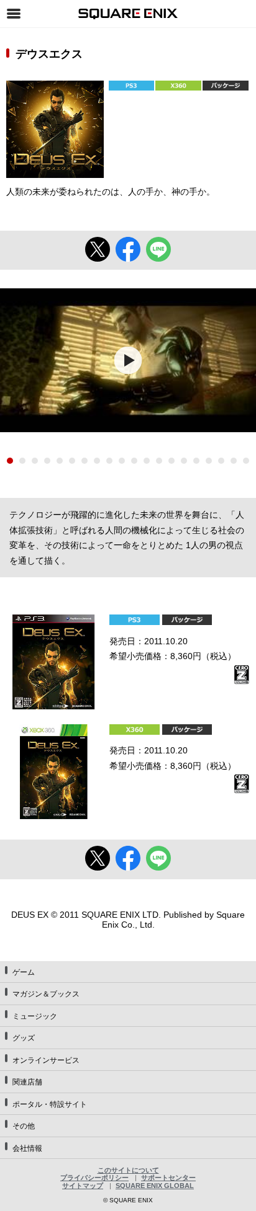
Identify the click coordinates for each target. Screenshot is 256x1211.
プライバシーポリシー (94, 1177)
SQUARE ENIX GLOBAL (155, 1185)
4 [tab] (47, 461)
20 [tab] (246, 461)
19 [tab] (234, 461)
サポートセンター (168, 1177)
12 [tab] (147, 461)
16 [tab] (196, 461)
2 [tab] (22, 461)
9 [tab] (109, 461)
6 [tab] (72, 461)
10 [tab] (122, 461)
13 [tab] (159, 461)
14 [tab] (171, 461)
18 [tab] (221, 461)
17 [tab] (209, 461)
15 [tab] (184, 461)
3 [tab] (35, 461)
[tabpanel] (128, 360)
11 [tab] (134, 461)
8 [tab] (97, 461)
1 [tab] (10, 461)
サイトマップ (82, 1185)
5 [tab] (60, 461)
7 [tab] (84, 461)
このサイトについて (128, 1170)
